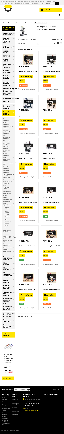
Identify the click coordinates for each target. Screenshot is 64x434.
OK (57, 3)
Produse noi (5, 401)
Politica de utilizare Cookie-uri (5, 414)
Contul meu (15, 395)
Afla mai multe (50, 3)
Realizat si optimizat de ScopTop (11, 430)
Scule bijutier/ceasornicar (27, 22)
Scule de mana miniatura (12, 22)
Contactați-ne (6, 408)
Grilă (58, 44)
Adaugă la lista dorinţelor (28, 89)
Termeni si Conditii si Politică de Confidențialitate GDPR (6, 422)
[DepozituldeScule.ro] (8, 7)
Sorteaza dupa (21, 43)
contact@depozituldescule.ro (32, 410)
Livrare (4, 410)
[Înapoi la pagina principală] (3, 23)
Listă (61, 44)
